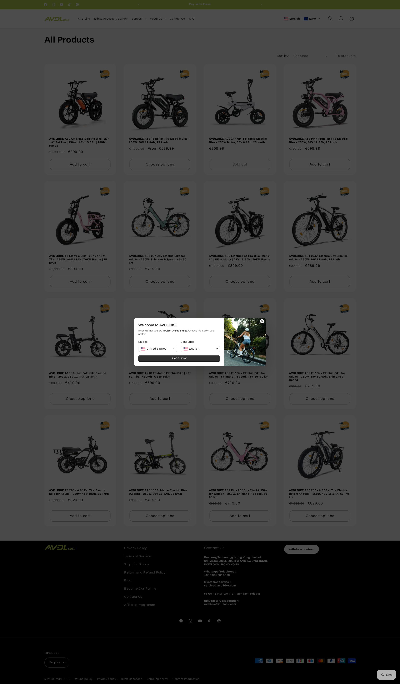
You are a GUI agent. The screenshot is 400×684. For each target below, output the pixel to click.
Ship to (143, 341)
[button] (158, 348)
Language (188, 341)
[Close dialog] (262, 321)
